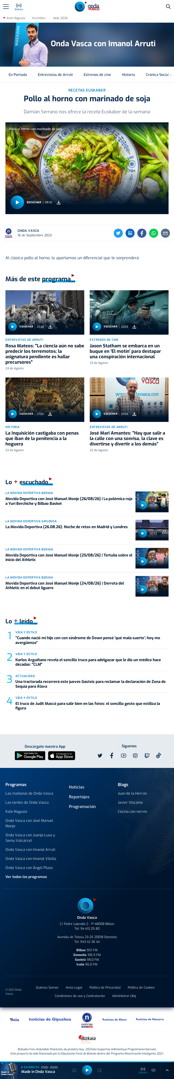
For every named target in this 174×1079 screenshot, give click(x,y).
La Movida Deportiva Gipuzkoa (31, 521)
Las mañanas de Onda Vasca (29, 793)
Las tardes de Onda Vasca (27, 802)
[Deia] (14, 1019)
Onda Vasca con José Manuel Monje (29, 823)
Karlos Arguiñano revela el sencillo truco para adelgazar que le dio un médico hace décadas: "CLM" (88, 662)
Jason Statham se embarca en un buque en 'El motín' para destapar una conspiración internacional (125, 351)
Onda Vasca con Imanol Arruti (30, 849)
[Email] (165, 233)
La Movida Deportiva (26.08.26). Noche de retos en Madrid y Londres (66, 527)
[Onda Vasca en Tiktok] (158, 755)
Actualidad (25, 676)
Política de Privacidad (105, 987)
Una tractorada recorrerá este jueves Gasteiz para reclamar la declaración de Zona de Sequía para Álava (90, 684)
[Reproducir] (17, 202)
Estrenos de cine (97, 74)
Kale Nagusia (16, 811)
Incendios (39, 18)
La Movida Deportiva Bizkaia (29, 493)
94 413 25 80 (90, 929)
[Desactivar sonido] (153, 1070)
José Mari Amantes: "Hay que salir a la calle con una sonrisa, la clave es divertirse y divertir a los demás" (127, 438)
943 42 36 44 (90, 942)
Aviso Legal (74, 987)
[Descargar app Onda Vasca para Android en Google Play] (30, 755)
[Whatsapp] (153, 233)
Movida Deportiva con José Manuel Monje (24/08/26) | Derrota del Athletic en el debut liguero (64, 585)
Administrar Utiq (124, 996)
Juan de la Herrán (132, 793)
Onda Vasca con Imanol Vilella (30, 858)
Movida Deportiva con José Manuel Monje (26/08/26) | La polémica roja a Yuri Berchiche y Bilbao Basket (68, 501)
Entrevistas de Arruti (55, 74)
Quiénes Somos (47, 987)
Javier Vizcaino (130, 802)
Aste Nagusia (16, 18)
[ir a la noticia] (44, 312)
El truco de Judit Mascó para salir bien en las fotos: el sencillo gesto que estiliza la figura (87, 706)
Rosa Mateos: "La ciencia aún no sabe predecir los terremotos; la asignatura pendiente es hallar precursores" (44, 354)
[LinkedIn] (130, 233)
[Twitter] (118, 233)
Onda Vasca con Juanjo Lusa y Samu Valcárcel (30, 838)
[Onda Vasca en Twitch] (147, 756)
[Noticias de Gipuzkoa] (50, 1019)
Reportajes (79, 797)
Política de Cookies (141, 987)
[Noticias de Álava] (115, 1019)
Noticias (76, 787)
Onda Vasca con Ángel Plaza (29, 867)
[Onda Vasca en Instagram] (135, 756)
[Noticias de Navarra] (150, 1019)
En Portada (18, 74)
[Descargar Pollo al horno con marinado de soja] (58, 202)
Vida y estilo (26, 632)
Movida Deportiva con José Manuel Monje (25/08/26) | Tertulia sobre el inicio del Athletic (68, 557)
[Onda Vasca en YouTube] (123, 756)
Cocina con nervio (132, 811)
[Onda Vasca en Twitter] (100, 756)
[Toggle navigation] (6, 6)
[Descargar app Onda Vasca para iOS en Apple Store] (61, 755)
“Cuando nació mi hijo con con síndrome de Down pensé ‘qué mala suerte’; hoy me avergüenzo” (87, 640)
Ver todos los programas (26, 876)
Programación (82, 806)
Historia (128, 74)
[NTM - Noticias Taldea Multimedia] (87, 1020)
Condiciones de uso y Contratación (80, 996)
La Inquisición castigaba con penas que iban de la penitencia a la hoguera (42, 438)
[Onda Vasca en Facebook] (112, 756)
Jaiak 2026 (60, 18)
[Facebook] (141, 233)
